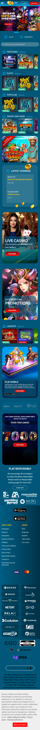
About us (5, 532)
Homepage (5, 529)
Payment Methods (8, 539)
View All (22, 52)
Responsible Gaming (8, 556)
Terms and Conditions (9, 546)
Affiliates (5, 542)
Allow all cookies (20, 725)
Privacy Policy (6, 549)
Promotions (5, 535)
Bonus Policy (6, 552)
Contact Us (5, 559)
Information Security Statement (8, 564)
